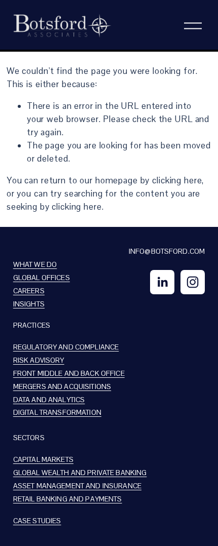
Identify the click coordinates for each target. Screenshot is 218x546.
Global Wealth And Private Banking (80, 472)
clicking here (177, 180)
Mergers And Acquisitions (62, 386)
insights (29, 303)
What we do (35, 264)
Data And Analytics (49, 399)
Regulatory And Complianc (64, 346)
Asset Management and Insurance (77, 485)
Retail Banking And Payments (67, 498)
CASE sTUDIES (37, 520)
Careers (29, 290)
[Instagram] (192, 282)
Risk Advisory (38, 360)
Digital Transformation (57, 412)
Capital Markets (43, 459)
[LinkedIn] (162, 282)
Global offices (41, 277)
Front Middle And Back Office (69, 373)
